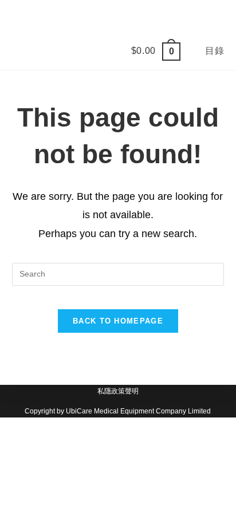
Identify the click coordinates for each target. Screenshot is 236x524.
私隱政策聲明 (118, 391)
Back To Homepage (118, 321)
